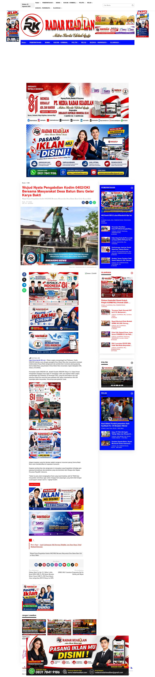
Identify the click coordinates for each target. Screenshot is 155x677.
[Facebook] (36, 564)
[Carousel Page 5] (122, 385)
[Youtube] (64, 564)
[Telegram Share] (90, 202)
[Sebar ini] (83, 202)
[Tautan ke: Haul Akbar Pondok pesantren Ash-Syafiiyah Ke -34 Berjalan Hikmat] (117, 409)
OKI (23, 203)
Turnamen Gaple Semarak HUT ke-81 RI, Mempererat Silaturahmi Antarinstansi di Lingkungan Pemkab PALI (122, 311)
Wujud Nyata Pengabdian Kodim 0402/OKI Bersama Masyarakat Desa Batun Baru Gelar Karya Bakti (56, 554)
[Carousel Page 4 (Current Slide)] (120, 385)
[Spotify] (68, 564)
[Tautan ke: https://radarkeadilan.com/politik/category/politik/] (132, 363)
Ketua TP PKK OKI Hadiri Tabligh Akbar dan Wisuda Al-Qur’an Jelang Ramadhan (121, 433)
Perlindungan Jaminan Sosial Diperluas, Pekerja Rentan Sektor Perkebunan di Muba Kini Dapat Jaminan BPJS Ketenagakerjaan (122, 248)
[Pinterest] (44, 564)
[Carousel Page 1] (112, 385)
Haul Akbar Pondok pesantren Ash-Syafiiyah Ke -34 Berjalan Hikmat (115, 425)
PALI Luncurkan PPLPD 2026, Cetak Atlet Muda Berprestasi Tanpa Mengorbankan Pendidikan (121, 344)
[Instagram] (56, 564)
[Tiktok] (72, 564)
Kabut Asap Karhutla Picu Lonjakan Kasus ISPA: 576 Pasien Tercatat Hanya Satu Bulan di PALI (122, 239)
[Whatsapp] (94, 202)
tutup (28, 637)
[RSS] (76, 564)
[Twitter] (40, 564)
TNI (26, 203)
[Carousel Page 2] (114, 385)
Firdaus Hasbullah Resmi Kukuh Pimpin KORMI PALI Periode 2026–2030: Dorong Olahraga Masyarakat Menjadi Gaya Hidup (115, 301)
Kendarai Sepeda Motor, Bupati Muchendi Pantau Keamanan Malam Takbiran (122, 443)
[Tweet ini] (87, 202)
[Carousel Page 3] (117, 385)
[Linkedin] (60, 564)
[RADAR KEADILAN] (58, 25)
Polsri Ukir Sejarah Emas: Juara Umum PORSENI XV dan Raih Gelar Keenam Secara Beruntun (122, 333)
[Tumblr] (48, 564)
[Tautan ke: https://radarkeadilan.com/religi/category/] (132, 393)
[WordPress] (52, 564)
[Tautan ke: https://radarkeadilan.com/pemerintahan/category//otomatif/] (132, 188)
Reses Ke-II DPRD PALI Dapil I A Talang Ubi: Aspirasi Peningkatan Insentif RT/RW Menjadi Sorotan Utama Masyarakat (101, 378)
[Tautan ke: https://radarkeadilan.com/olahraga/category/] (132, 273)
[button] (132, 5)
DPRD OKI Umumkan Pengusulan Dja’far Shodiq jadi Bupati (71, 572)
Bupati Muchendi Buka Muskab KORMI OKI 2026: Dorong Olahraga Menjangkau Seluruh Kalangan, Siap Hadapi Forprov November (122, 322)
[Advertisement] (77, 61)
